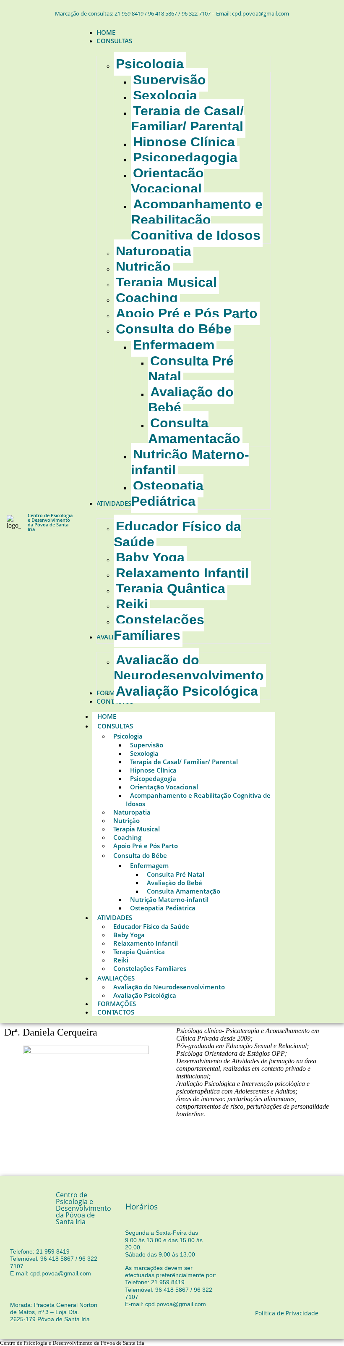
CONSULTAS (115, 726)
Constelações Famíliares (149, 968)
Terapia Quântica (139, 951)
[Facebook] (297, 521)
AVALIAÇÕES (116, 978)
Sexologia (144, 753)
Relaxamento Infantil (145, 943)
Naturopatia (132, 812)
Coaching (127, 837)
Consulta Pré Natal (175, 874)
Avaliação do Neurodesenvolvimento (169, 987)
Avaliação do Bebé (174, 882)
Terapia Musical (136, 829)
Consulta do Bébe (140, 855)
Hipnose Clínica (153, 770)
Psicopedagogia (153, 778)
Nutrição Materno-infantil (169, 899)
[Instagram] (321, 521)
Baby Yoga (129, 935)
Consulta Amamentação (183, 891)
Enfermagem (149, 865)
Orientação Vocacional (164, 787)
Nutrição (126, 820)
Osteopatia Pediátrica (162, 908)
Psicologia (128, 736)
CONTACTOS (115, 1012)
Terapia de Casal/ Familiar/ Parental (184, 761)
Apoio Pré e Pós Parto (145, 845)
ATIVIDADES (114, 917)
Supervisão (146, 745)
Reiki (120, 960)
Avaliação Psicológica (144, 995)
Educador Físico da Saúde (151, 926)
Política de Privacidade (286, 1313)
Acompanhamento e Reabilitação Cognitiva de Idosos (198, 799)
